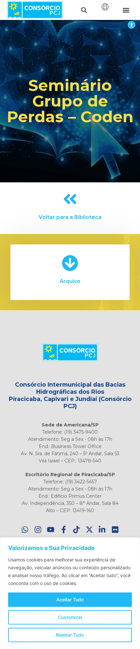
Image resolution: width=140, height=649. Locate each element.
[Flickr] (115, 529)
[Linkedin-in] (102, 529)
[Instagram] (38, 529)
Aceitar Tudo (70, 599)
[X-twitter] (89, 529)
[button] (131, 24)
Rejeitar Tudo (70, 635)
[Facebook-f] (63, 529)
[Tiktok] (76, 529)
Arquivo (70, 281)
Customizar (70, 617)
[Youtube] (51, 529)
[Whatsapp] (25, 529)
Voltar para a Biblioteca (70, 217)
